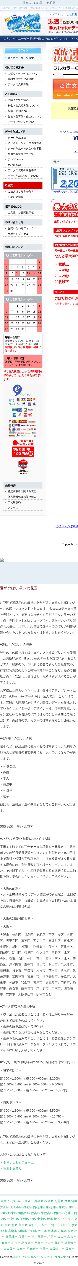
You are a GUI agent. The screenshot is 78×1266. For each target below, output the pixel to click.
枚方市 (42, 1231)
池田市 (55, 1225)
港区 (74, 1201)
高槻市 (12, 1231)
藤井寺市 (70, 1243)
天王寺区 (16, 1207)
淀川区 (68, 1213)
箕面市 (6, 1243)
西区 (67, 1201)
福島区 (49, 1201)
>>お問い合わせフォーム (17, 1162)
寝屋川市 (24, 1237)
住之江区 (13, 1219)
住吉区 (35, 1213)
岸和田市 (34, 1225)
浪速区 (27, 1207)
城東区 (12, 1213)
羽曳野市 (27, 1243)
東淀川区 (52, 1207)
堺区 (57, 1219)
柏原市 (16, 1243)
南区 (8, 1225)
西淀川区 (39, 1207)
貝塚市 (22, 1231)
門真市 (39, 1243)
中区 (64, 1219)
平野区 (24, 1219)
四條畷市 (32, 1249)
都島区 (39, 1201)
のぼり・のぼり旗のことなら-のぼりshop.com (39, 1257)
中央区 (41, 1219)
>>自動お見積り (11, 1168)
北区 (33, 1219)
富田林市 (11, 1237)
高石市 (58, 1243)
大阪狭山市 (57, 1249)
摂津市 (49, 1243)
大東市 (62, 1237)
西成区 (58, 1213)
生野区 (73, 1207)
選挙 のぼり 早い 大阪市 (17, 1201)
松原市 (52, 1237)
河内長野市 (39, 1237)
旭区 (4, 1213)
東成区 (63, 1207)
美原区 (23, 1225)
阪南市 (70, 1249)
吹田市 (65, 1225)
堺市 (50, 1219)
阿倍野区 (24, 1213)
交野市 (44, 1249)
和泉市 (71, 1237)
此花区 (58, 1201)
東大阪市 (9, 1249)
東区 (71, 1219)
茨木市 (52, 1231)
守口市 (32, 1231)
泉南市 (21, 1249)
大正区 (4, 1207)
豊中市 (45, 1225)
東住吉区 (47, 1213)
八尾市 (62, 1231)
